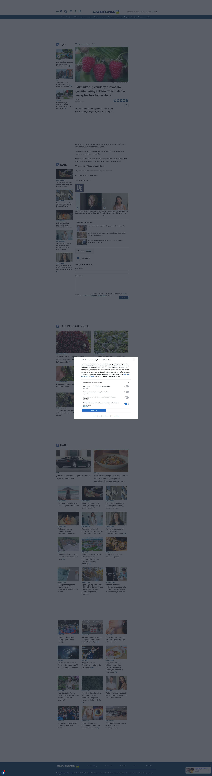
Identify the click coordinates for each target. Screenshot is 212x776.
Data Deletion (96, 416)
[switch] (126, 386)
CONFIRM (94, 410)
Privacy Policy (115, 416)
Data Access (106, 416)
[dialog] (106, 388)
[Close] (134, 360)
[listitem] (106, 382)
